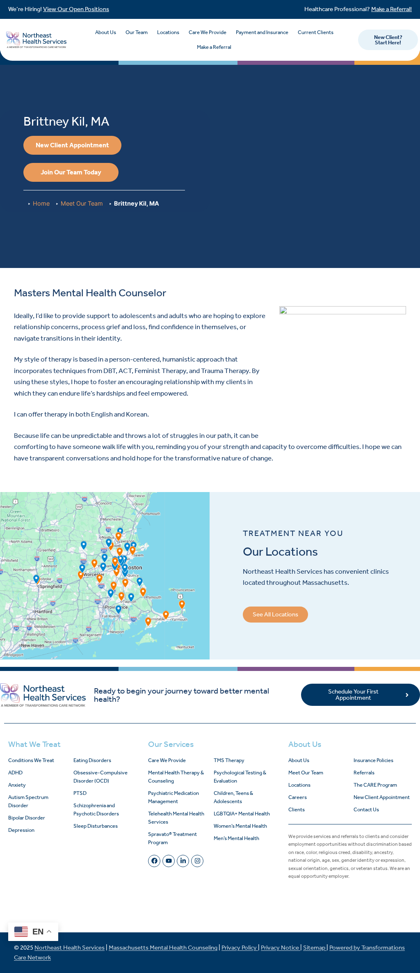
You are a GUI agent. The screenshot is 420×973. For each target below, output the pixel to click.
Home (41, 203)
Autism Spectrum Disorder (28, 801)
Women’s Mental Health (240, 826)
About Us (105, 32)
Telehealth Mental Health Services (176, 817)
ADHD (15, 772)
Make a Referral (214, 47)
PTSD (80, 793)
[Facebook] (154, 861)
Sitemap (314, 947)
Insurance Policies (373, 760)
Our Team (137, 32)
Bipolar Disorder (26, 818)
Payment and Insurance (262, 32)
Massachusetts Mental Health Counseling (163, 947)
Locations (168, 32)
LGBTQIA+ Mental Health (242, 813)
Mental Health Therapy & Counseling (176, 776)
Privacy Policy (239, 947)
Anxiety (17, 785)
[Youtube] (168, 861)
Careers (297, 797)
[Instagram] (197, 861)
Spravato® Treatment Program (172, 838)
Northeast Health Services (69, 947)
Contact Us (366, 809)
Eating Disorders (92, 760)
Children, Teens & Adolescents (233, 797)
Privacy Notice (280, 947)
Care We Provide (207, 32)
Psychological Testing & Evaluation (240, 776)
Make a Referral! (391, 9)
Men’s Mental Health (236, 838)
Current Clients (315, 32)
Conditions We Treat (31, 760)
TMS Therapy (229, 760)
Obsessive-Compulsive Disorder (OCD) (100, 776)
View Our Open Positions (76, 9)
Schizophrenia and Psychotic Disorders (96, 809)
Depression (21, 830)
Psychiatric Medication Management (173, 797)
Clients (296, 809)
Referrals (364, 772)
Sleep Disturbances (95, 826)
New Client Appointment (382, 797)
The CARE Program (375, 785)
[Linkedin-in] (183, 861)
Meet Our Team (82, 203)
